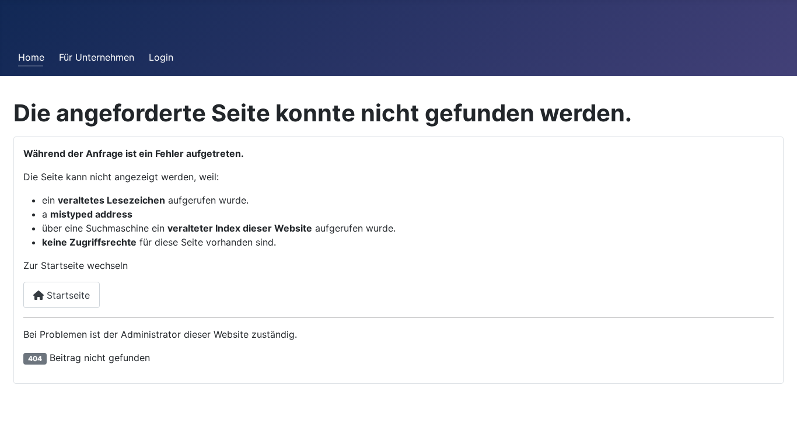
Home (31, 57)
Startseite (67, 295)
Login (161, 57)
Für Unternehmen (96, 57)
